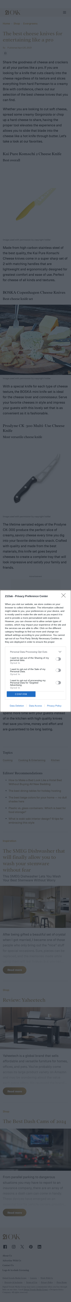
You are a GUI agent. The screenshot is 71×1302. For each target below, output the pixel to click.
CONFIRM (21, 694)
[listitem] (35, 651)
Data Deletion (17, 705)
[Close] (64, 596)
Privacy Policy (54, 705)
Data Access (35, 705)
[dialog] (35, 651)
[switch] (58, 659)
